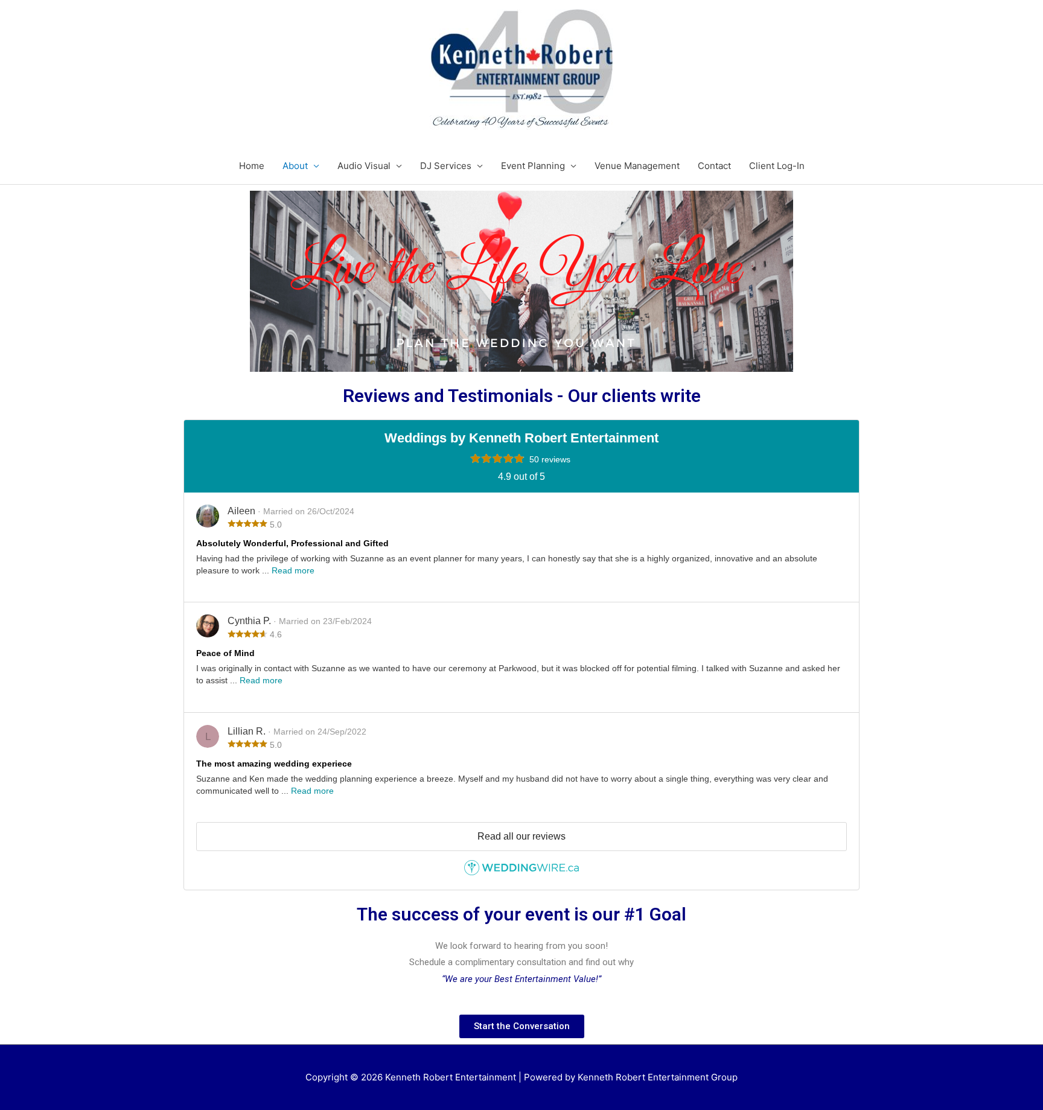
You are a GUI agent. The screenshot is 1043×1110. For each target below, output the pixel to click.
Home (251, 165)
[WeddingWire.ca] (521, 872)
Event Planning (533, 165)
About (295, 165)
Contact (714, 165)
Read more (293, 570)
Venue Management (637, 165)
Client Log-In (777, 165)
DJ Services (445, 165)
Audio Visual (364, 165)
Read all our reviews (521, 836)
